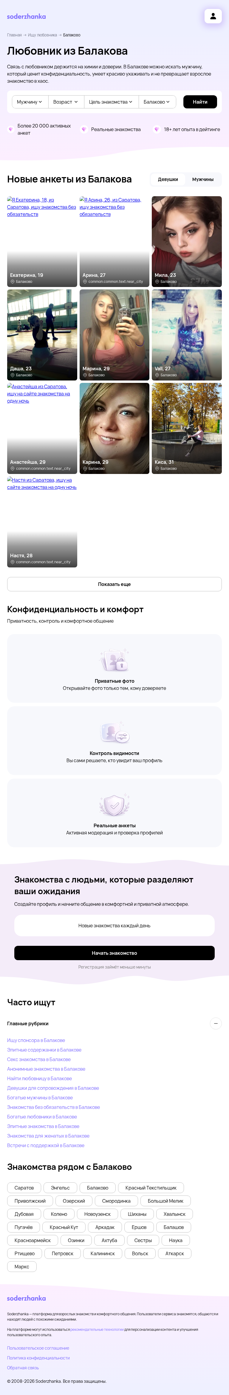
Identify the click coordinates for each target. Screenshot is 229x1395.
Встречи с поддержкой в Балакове (45, 1145)
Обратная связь (23, 1368)
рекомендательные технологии (97, 1329)
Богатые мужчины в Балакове (40, 1097)
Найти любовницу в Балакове (39, 1078)
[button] (24, 1187)
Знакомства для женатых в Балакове (48, 1135)
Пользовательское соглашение (38, 1348)
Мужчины (202, 179)
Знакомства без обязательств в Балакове (53, 1107)
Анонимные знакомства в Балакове (46, 1069)
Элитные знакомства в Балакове (43, 1126)
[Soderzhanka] (26, 16)
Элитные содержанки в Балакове (44, 1049)
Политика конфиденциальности (38, 1358)
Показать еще (114, 584)
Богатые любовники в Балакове (42, 1116)
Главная (14, 35)
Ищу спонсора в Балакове (36, 1040)
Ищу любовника (42, 35)
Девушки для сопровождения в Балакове (53, 1088)
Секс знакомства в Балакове (39, 1059)
